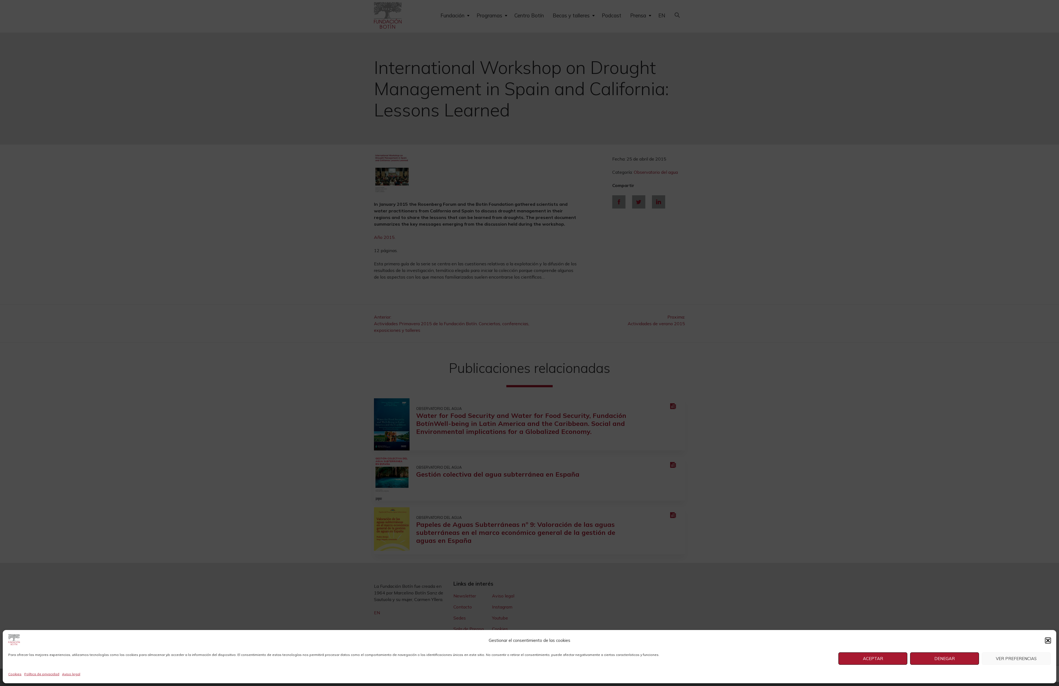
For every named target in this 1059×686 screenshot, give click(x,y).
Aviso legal (71, 674)
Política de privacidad (41, 674)
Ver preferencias (1016, 658)
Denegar (944, 658)
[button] (1048, 640)
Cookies (15, 674)
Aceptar (873, 658)
